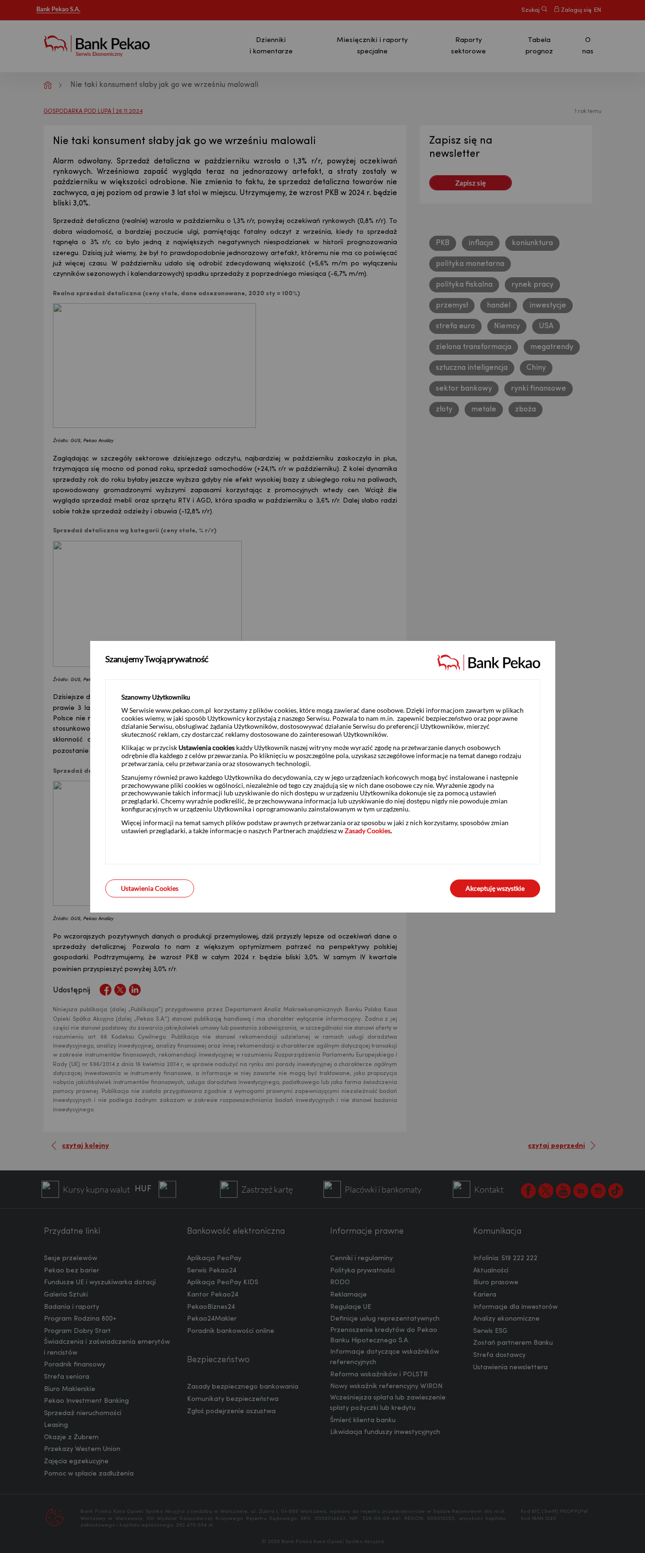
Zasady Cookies (367, 831)
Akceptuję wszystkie (495, 888)
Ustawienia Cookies (149, 888)
